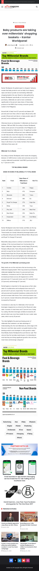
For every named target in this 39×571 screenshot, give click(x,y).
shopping (21, 434)
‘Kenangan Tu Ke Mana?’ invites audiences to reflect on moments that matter (28, 546)
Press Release (22, 22)
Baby (24, 422)
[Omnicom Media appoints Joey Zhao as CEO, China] (10, 517)
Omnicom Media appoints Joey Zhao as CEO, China (10, 524)
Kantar (19, 426)
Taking (30, 434)
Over (21, 430)
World (20, 438)
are (17, 422)
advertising (7, 422)
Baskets (32, 422)
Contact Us (9, 567)
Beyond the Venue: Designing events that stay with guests (20, 1)
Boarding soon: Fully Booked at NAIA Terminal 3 (28, 525)
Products (10, 434)
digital (10, 426)
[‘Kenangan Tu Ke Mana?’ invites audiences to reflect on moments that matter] (29, 537)
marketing (28, 426)
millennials (12, 430)
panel (29, 430)
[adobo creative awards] (19, 78)
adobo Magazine (11, 45)
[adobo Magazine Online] (12, 6)
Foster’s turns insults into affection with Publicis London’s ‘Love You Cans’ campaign (9, 546)
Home (16, 22)
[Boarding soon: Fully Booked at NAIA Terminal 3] (29, 517)
